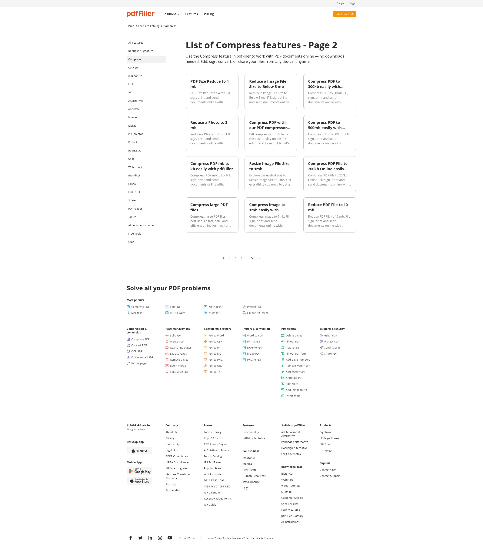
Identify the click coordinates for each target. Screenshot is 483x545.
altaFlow (325, 444)
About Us (171, 432)
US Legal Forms (329, 438)
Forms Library (212, 432)
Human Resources (254, 476)
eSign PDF (214, 313)
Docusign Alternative (294, 448)
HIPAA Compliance (177, 462)
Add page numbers (298, 359)
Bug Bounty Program (262, 538)
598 (253, 258)
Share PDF (330, 353)
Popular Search (213, 468)
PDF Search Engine (216, 444)
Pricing (169, 438)
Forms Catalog (213, 456)
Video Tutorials (290, 485)
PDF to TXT (215, 371)
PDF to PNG (215, 359)
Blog (284, 473)
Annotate (134, 109)
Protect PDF (254, 307)
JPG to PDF (253, 353)
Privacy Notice (214, 538)
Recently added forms (218, 498)
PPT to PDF (253, 341)
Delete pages (294, 335)
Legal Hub (171, 450)
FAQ (290, 473)
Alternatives (135, 100)
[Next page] (260, 258)
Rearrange (135, 150)
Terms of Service (188, 538)
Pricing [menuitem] (209, 14)
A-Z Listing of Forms (216, 450)
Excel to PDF (254, 347)
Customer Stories (292, 498)
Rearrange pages (181, 347)
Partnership (172, 490)
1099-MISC (210, 486)
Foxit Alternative (291, 454)
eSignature (135, 76)
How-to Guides (290, 510)
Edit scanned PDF (142, 357)
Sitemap (286, 491)
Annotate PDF (294, 377)
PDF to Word (177, 313)
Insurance (249, 458)
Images (132, 117)
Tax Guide (210, 504)
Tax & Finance (251, 482)
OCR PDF (136, 351)
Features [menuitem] (191, 14)
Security (170, 484)
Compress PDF (140, 307)
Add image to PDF (297, 390)
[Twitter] (140, 538)
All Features (135, 42)
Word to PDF (216, 307)
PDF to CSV (215, 341)
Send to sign (332, 347)
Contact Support (330, 476)
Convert (133, 67)
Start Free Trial (345, 13)
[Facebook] (130, 538)
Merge (132, 125)
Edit (130, 84)
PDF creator (135, 134)
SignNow (325, 432)
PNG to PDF (254, 359)
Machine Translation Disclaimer (178, 476)
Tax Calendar (212, 492)
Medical (248, 464)
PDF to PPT (215, 347)
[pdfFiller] (141, 14)
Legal (246, 488)
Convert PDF (139, 345)
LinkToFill (134, 192)
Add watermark (295, 371)
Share (132, 200)
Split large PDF (179, 371)
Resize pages (139, 363)
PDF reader (135, 208)
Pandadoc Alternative (294, 442)
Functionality (251, 432)
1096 (221, 480)
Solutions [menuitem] (169, 14)
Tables (132, 217)
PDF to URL (215, 365)
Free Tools (134, 233)
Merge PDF (138, 313)
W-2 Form (210, 474)
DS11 (207, 480)
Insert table (293, 396)
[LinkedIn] (150, 538)
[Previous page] (223, 258)
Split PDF (175, 335)
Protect (132, 142)
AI (129, 92)
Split (131, 159)
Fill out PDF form (257, 313)
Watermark (135, 167)
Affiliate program (176, 468)
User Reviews (289, 504)
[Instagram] (160, 538)
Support (341, 3)
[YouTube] (170, 538)
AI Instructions (290, 522)
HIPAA (132, 184)
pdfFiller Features (254, 438)
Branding (134, 175)
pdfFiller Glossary (292, 516)
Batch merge (178, 365)
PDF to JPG (214, 353)
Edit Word (292, 384)
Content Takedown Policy (236, 538)
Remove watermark (298, 365)
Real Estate (250, 470)
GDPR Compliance (176, 456)
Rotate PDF (292, 347)
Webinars (287, 479)
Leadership (172, 444)
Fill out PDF (293, 341)
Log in (353, 3)
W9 (219, 474)
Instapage (326, 450)
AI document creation (141, 225)
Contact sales (328, 470)
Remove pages (179, 359)
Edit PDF (175, 307)
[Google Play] (139, 471)
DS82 (214, 480)
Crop (131, 242)
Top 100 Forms (213, 438)
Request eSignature (140, 51)
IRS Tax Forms (212, 462)
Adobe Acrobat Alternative (290, 434)
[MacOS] (139, 450)
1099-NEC (224, 486)
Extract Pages (178, 353)
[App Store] (139, 481)
